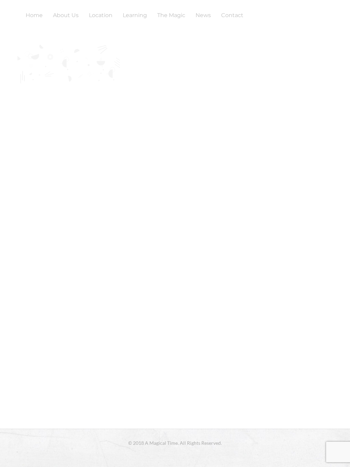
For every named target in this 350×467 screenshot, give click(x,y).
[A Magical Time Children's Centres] (8, 15)
